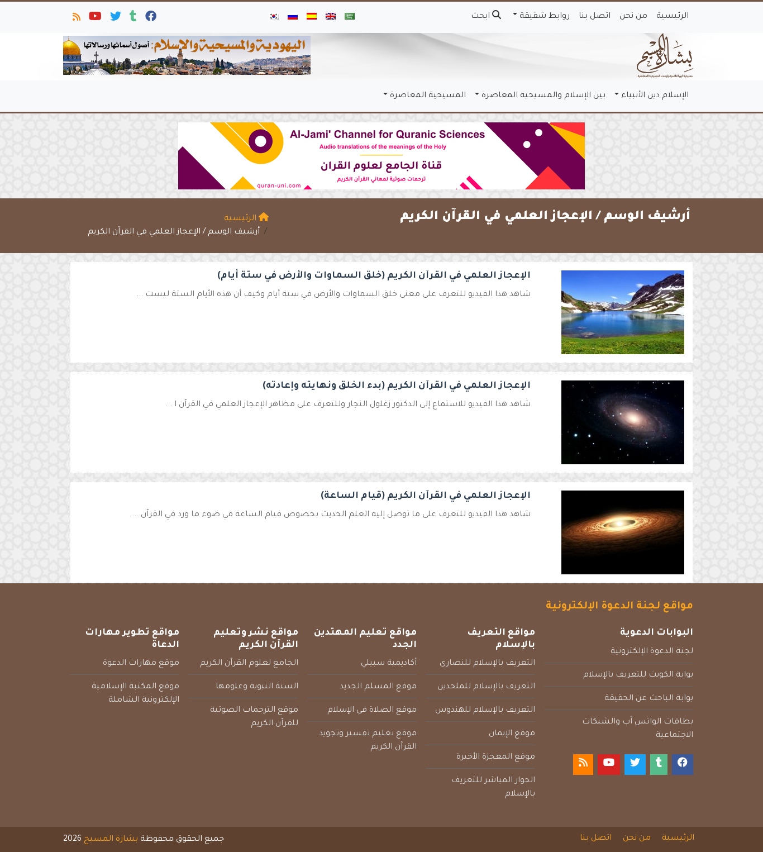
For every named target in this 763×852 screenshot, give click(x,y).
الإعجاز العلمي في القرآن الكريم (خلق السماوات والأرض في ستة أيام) (374, 276)
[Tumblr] (132, 19)
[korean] (273, 17)
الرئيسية (672, 16)
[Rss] (76, 19)
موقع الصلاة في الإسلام (372, 710)
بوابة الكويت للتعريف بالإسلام (638, 675)
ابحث (481, 16)
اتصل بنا (595, 16)
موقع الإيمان (512, 734)
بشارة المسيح (111, 839)
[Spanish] (311, 17)
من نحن (633, 16)
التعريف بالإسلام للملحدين (486, 687)
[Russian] (292, 17)
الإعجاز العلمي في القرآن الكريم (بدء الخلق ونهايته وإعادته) (397, 386)
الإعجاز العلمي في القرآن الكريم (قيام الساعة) (426, 496)
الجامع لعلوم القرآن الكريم (249, 663)
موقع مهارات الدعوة (141, 663)
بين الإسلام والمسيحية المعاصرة (543, 96)
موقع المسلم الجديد (378, 687)
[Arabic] (349, 17)
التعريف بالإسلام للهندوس (485, 710)
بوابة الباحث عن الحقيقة (648, 698)
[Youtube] (94, 19)
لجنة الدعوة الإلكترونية (652, 652)
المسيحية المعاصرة (428, 96)
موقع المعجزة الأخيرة (495, 757)
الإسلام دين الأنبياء (655, 96)
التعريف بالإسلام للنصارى (487, 663)
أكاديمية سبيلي (389, 663)
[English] (330, 17)
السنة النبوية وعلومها (257, 687)
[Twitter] (114, 19)
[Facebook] (150, 19)
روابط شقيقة (544, 16)
